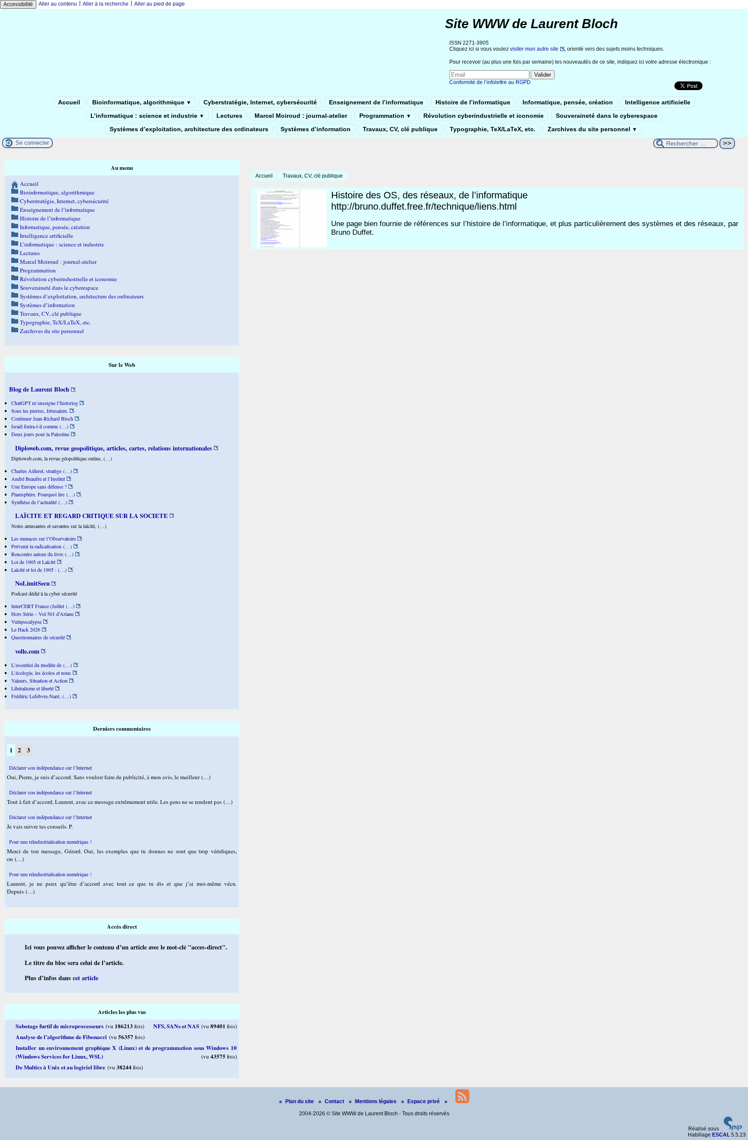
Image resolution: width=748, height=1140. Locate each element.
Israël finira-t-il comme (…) (39, 426)
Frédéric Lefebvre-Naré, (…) (41, 696)
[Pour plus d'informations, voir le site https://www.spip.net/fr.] (732, 1129)
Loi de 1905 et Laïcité (33, 561)
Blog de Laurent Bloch (39, 389)
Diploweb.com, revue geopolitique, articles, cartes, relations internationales (112, 448)
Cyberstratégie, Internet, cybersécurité (260, 102)
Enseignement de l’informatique (376, 102)
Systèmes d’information (315, 129)
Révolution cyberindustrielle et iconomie (483, 115)
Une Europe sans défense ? (39, 486)
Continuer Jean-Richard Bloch (42, 418)
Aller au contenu (58, 4)
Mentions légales (376, 1101)
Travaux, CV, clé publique (400, 129)
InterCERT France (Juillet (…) (42, 605)
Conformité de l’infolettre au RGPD (490, 82)
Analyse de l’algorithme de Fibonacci (61, 1037)
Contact (335, 1101)
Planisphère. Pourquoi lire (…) (43, 494)
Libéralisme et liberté (32, 688)
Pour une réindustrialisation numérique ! (50, 841)
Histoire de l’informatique (472, 102)
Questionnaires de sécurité (38, 637)
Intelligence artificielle (657, 102)
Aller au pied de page (159, 4)
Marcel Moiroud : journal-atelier (301, 115)
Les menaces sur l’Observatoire (43, 538)
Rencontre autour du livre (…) (42, 554)
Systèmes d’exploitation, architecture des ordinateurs (189, 129)
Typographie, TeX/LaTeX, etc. (492, 129)
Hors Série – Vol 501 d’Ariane (42, 613)
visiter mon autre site (534, 49)
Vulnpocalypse (26, 621)
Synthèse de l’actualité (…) (39, 502)
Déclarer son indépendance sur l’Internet (50, 767)
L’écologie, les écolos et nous (41, 672)
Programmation (385, 115)
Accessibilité (18, 4)
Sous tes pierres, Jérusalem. (39, 410)
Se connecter (32, 142)
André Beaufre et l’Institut (38, 478)
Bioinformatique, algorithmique (141, 102)
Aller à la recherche (106, 4)
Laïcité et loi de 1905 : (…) (39, 569)
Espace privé (424, 1101)
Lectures (229, 115)
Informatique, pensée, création (567, 102)
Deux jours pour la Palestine (40, 434)
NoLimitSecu (31, 583)
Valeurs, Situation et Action (39, 680)
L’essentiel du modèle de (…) (41, 664)
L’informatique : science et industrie (147, 115)
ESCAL (721, 1135)
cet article (85, 977)
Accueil (69, 102)
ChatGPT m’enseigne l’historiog (44, 402)
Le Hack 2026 (25, 629)
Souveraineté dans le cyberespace (607, 115)
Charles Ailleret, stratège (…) (41, 470)
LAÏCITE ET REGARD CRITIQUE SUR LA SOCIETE (90, 515)
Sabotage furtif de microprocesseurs (59, 1026)
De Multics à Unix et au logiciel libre (60, 1067)
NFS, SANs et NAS (176, 1026)
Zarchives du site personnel (592, 129)
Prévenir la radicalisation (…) (41, 546)
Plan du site (300, 1101)
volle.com (26, 651)
